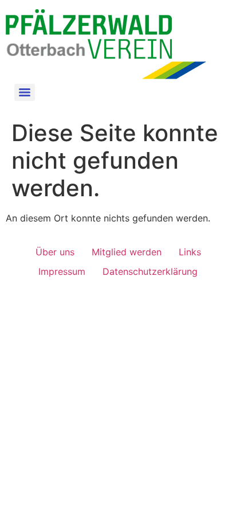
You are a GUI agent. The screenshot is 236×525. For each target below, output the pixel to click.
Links (190, 252)
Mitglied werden (127, 252)
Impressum (61, 271)
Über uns (55, 252)
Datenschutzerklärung (150, 271)
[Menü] (24, 92)
